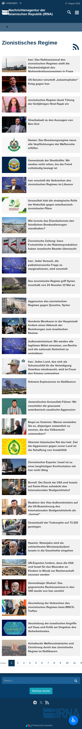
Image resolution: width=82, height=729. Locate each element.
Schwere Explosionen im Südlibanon (52, 381)
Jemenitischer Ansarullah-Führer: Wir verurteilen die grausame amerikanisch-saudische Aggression (52, 405)
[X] (41, 703)
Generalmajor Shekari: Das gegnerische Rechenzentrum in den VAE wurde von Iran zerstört (51, 587)
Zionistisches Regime (29, 43)
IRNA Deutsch (34, 12)
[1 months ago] (14, 467)
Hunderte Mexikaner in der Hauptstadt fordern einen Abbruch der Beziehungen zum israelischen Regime (53, 327)
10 (67, 663)
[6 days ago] (14, 84)
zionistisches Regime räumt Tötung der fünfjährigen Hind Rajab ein (51, 102)
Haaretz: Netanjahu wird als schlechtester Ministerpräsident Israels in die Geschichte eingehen (50, 546)
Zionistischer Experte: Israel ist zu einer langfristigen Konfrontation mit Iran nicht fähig (52, 466)
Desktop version (41, 690)
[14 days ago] (14, 265)
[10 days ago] (14, 124)
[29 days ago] (14, 446)
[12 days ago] (14, 205)
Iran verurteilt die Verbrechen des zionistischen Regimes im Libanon (50, 182)
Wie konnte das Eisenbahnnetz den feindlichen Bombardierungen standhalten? (51, 224)
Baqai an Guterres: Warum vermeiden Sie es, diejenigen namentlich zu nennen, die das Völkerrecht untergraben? (52, 428)
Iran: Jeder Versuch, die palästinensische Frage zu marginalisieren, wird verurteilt (48, 265)
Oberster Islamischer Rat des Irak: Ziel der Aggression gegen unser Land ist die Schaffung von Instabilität (53, 446)
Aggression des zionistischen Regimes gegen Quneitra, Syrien (49, 303)
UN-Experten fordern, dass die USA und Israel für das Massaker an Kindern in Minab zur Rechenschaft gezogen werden (51, 569)
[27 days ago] (14, 386)
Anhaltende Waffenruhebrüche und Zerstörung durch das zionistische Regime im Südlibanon (51, 647)
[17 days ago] (14, 306)
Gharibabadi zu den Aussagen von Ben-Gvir (50, 122)
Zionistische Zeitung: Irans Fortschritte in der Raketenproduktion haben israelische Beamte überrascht (52, 244)
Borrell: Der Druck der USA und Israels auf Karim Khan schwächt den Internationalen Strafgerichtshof (52, 486)
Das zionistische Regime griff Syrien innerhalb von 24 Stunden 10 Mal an (51, 283)
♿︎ (73, 720)
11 (74, 663)
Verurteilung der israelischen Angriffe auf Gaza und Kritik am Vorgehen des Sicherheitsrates (52, 627)
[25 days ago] (14, 326)
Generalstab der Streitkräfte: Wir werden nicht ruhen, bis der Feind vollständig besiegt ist (50, 164)
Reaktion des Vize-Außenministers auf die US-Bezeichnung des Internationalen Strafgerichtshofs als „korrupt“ (53, 508)
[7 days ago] (14, 104)
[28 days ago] (14, 406)
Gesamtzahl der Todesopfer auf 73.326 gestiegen (53, 524)
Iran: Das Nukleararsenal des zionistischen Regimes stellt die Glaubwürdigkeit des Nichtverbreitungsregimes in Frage (50, 65)
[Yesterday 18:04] (14, 64)
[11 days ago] (14, 165)
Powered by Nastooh (42, 725)
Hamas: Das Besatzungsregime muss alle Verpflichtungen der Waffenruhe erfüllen (52, 144)
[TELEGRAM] (35, 703)
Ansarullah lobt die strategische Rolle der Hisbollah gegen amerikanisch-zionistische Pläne (52, 204)
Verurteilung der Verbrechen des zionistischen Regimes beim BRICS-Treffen (51, 607)
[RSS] (76, 46)
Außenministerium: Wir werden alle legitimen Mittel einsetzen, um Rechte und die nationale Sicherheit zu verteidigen (52, 347)
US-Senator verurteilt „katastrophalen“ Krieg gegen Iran (53, 81)
